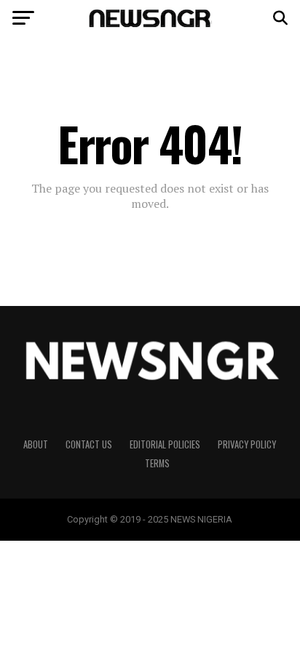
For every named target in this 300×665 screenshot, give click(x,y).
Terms (157, 463)
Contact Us (89, 444)
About (35, 444)
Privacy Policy (247, 444)
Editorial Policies (165, 444)
